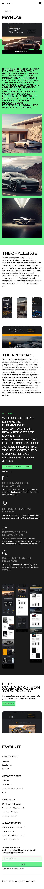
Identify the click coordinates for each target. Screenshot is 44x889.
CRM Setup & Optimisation (11, 804)
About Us (5, 761)
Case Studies (7, 765)
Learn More (9, 703)
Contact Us (6, 769)
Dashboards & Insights (10, 812)
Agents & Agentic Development (13, 835)
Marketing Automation (10, 816)
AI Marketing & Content (10, 839)
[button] (40, 3)
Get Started (23, 703)
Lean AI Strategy (8, 831)
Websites (5, 780)
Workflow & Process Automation (13, 827)
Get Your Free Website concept (17, 466)
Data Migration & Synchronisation (14, 808)
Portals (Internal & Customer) (12, 788)
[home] (7, 3)
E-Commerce (7, 784)
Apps (4, 792)
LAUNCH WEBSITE (22, 51)
